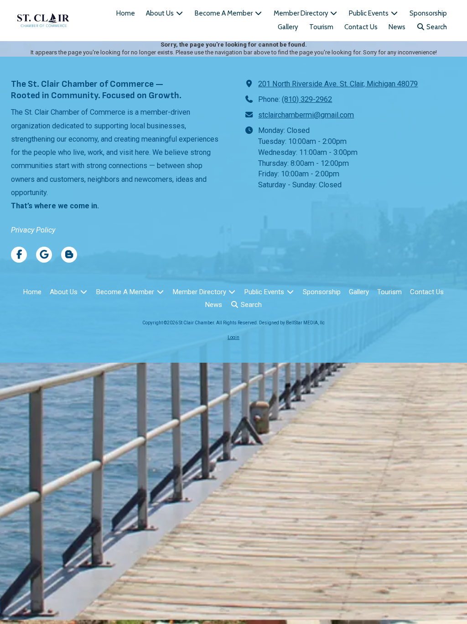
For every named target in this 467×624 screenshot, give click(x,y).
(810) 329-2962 (307, 99)
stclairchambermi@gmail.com (306, 115)
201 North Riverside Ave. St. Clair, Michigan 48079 (338, 83)
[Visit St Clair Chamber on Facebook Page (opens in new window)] (19, 255)
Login (233, 337)
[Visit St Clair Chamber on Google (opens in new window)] (44, 255)
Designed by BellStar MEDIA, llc (292, 322)
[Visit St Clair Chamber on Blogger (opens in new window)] (69, 255)
